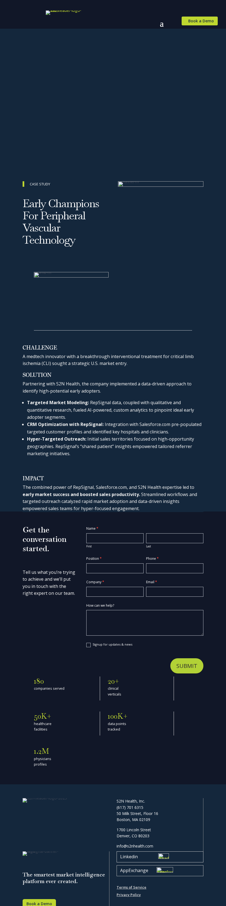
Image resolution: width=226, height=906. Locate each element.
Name (92, 528)
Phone (152, 558)
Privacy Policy (129, 894)
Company (95, 582)
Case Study (40, 184)
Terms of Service (131, 887)
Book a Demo (201, 20)
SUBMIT (186, 666)
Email (151, 582)
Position (94, 558)
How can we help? (100, 605)
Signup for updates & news (112, 644)
